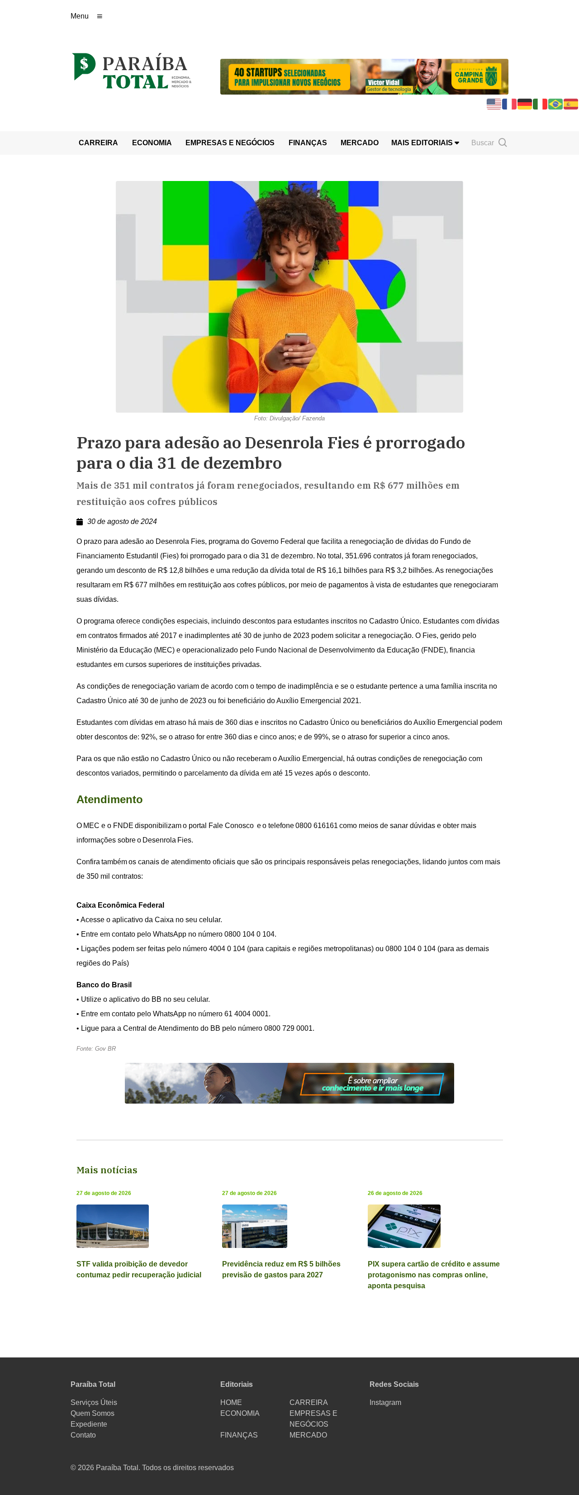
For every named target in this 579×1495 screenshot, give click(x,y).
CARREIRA (98, 143)
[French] (509, 103)
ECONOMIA (152, 143)
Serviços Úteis (94, 1402)
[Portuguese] (556, 103)
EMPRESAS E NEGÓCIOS (230, 143)
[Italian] (540, 103)
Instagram (385, 1402)
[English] (494, 103)
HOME (231, 1402)
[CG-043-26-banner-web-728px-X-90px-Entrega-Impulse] (364, 76)
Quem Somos (92, 1413)
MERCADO (360, 143)
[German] (525, 103)
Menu (80, 16)
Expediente (89, 1424)
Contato (83, 1435)
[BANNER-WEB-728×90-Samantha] (289, 1082)
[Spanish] (571, 103)
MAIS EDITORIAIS (423, 143)
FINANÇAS (308, 143)
